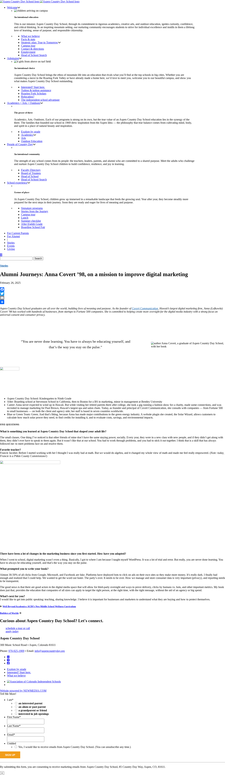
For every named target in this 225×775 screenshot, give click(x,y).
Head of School (29, 176)
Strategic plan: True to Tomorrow (39, 42)
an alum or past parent (32, 706)
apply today (12, 631)
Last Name (14, 725)
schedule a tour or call (18, 628)
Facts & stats (28, 39)
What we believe (30, 36)
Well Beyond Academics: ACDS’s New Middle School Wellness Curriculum (39, 606)
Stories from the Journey (34, 211)
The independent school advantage (40, 99)
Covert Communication (145, 308)
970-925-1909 (16, 650)
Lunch (24, 217)
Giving (11, 248)
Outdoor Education (31, 141)
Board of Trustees (31, 173)
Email (11, 734)
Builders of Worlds (9, 613)
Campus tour (28, 45)
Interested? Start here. (33, 87)
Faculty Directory (31, 170)
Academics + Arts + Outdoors (23, 102)
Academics (27, 134)
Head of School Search (34, 55)
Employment (28, 51)
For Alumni (13, 236)
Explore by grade (30, 131)
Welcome (12, 7)
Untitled (11, 743)
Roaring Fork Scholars (33, 93)
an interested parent (30, 703)
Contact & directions (32, 48)
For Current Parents (18, 233)
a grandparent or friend (32, 710)
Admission (13, 58)
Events (11, 245)
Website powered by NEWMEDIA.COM (23, 690)
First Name (14, 717)
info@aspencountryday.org (50, 650)
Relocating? (27, 96)
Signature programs (32, 208)
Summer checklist (31, 220)
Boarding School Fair (33, 227)
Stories (11, 242)
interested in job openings (33, 713)
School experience (17, 182)
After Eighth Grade (32, 224)
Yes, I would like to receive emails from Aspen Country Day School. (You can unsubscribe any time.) (74, 746)
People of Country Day (20, 144)
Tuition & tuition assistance (36, 90)
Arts (23, 137)
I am (10, 699)
